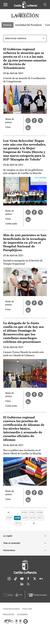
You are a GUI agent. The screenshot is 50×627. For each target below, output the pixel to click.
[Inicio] (25, 567)
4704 (24, 512)
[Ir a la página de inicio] (25, 4)
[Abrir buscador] (45, 4)
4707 (9, 518)
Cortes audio (11, 223)
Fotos (8, 127)
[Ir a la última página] (31, 523)
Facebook (28, 578)
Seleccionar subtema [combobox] (15, 38)
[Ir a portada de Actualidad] (25, 15)
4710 (32, 518)
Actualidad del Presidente (28, 24)
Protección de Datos (11, 609)
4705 (32, 512)
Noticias (7, 24)
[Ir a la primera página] (11, 512)
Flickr (41, 578)
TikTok (15, 578)
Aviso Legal (27, 609)
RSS (28, 584)
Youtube (22, 578)
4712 (18, 523)
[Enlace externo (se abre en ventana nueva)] (20, 621)
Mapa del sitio (8, 614)
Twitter (34, 578)
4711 (40, 518)
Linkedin (22, 584)
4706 (39, 512)
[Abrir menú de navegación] (5, 4)
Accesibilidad (22, 614)
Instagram (9, 578)
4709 (25, 518)
